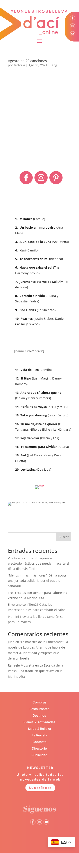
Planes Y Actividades (39, 722)
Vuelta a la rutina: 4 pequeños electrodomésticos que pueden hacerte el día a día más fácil (38, 563)
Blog (54, 65)
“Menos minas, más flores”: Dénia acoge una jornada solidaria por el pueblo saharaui (37, 580)
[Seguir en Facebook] (26, 177)
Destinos (39, 715)
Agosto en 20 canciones (27, 60)
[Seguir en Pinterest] (56, 177)
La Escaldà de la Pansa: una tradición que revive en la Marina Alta (35, 670)
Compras (39, 702)
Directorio (39, 748)
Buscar (64, 537)
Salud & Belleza (39, 728)
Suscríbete (40, 788)
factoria (19, 65)
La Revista (39, 735)
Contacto (39, 742)
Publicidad (39, 755)
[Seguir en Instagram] (41, 177)
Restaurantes (39, 709)
